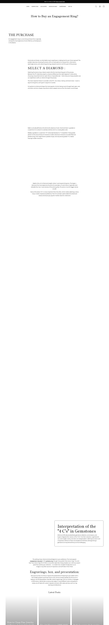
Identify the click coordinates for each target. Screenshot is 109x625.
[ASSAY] (11, 6)
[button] (53, 6)
